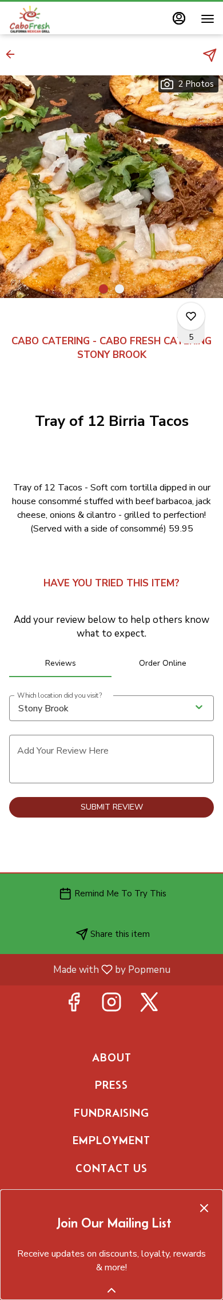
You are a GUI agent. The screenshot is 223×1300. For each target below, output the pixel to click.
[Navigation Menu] (207, 19)
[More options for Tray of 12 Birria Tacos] (191, 316)
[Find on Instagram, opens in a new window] (111, 1005)
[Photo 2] (119, 288)
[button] (13, 54)
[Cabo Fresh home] (60, 19)
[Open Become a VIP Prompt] (111, 1290)
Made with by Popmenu (89, 969)
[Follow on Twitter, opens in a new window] (149, 1005)
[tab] (60, 663)
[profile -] (179, 18)
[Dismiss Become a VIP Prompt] (204, 1208)
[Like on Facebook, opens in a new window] (73, 1005)
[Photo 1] (103, 288)
